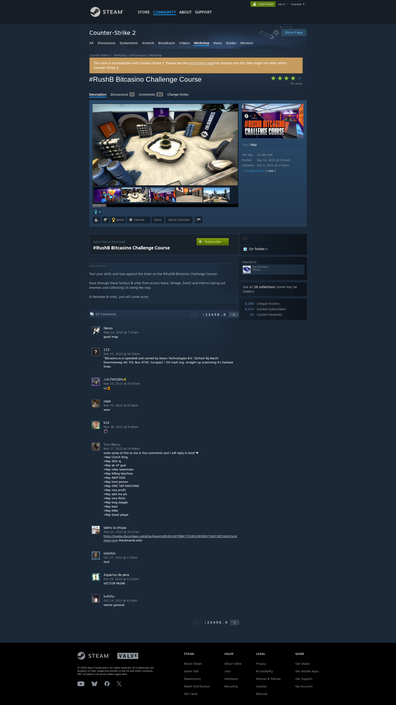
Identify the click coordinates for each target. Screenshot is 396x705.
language (296, 4)
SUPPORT (203, 12)
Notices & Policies (268, 679)
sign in (281, 4)
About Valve (232, 663)
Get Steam (302, 663)
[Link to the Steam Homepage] (107, 16)
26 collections (264, 287)
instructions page (201, 63)
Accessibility (264, 671)
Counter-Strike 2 (99, 55)
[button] (107, 194)
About (185, 12)
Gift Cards (191, 694)
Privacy (261, 663)
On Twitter (257, 249)
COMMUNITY (164, 12)
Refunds (261, 694)
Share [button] (158, 219)
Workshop (120, 55)
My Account (304, 686)
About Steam (193, 663)
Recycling (231, 686)
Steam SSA (191, 671)
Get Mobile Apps (307, 671)
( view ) (270, 171)
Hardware (231, 679)
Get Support (303, 679)
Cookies (261, 686)
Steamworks (192, 679)
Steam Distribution (197, 686)
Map (253, 144)
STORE (144, 12)
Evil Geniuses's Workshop (145, 55)
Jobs (227, 671)
